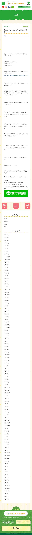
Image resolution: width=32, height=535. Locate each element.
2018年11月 (7, 488)
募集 (5, 226)
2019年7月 (7, 466)
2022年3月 (7, 379)
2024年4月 (7, 311)
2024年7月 (7, 303)
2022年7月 (7, 368)
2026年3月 (7, 248)
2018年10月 (7, 491)
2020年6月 (7, 436)
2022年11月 (7, 357)
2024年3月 (7, 314)
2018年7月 (7, 499)
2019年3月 (7, 477)
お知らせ (6, 221)
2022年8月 (7, 365)
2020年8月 (7, 431)
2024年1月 (7, 319)
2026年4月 (7, 245)
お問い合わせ (16, 528)
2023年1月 (7, 352)
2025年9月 (7, 264)
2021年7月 (7, 401)
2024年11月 (7, 292)
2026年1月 (7, 254)
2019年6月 (7, 469)
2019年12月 (7, 452)
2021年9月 (7, 395)
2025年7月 (7, 270)
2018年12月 (7, 485)
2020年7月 (7, 433)
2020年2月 (7, 447)
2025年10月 (7, 262)
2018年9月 (7, 493)
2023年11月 (7, 324)
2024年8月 (7, 300)
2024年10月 (7, 294)
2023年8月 (7, 333)
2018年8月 (7, 496)
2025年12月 (7, 256)
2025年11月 (7, 259)
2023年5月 (7, 341)
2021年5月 (7, 406)
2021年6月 (7, 403)
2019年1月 (7, 482)
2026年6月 (7, 240)
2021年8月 (7, 398)
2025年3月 (7, 281)
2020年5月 (7, 439)
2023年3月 (7, 346)
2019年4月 (7, 474)
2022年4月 (7, 376)
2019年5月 (7, 472)
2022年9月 (7, 363)
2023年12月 (7, 322)
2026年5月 (7, 243)
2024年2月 (7, 316)
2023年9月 (7, 330)
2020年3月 (7, 444)
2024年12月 (7, 289)
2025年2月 (7, 284)
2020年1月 (7, 450)
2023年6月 (7, 338)
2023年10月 (7, 327)
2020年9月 (7, 428)
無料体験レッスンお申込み (24, 6)
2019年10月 (7, 458)
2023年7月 (7, 335)
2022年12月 (7, 354)
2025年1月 (7, 286)
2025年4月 (7, 278)
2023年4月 (7, 344)
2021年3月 (7, 412)
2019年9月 (7, 461)
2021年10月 (7, 393)
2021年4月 (7, 409)
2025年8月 (7, 267)
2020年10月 (7, 425)
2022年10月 (7, 360)
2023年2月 (7, 349)
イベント (6, 218)
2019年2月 (7, 480)
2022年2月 (7, 382)
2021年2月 (7, 414)
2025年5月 (7, 275)
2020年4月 (7, 442)
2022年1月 (7, 384)
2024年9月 (7, 297)
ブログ (5, 224)
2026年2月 (7, 251)
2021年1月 (7, 417)
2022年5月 (7, 373)
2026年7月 (7, 237)
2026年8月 (7, 235)
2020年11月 (7, 423)
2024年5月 (7, 308)
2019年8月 (7, 463)
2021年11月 (7, 390)
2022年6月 (7, 371)
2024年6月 (7, 305)
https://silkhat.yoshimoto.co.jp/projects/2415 (16, 75)
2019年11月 (7, 455)
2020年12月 (7, 420)
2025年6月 (7, 273)
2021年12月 (7, 387)
